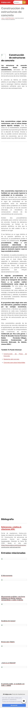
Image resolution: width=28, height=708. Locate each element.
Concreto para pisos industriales (14, 362)
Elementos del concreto (11, 359)
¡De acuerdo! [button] (14, 705)
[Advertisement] (14, 36)
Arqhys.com (5, 2)
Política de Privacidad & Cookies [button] (11, 701)
